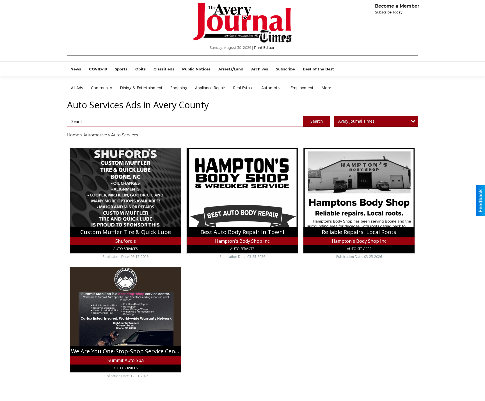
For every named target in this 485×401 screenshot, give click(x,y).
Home (73, 135)
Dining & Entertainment (141, 87)
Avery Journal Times (356, 121)
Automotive (272, 87)
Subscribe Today (388, 12)
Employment (302, 87)
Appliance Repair (210, 87)
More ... (328, 87)
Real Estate (243, 87)
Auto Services (124, 135)
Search (316, 121)
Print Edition (264, 47)
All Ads (77, 87)
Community (101, 87)
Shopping (178, 87)
